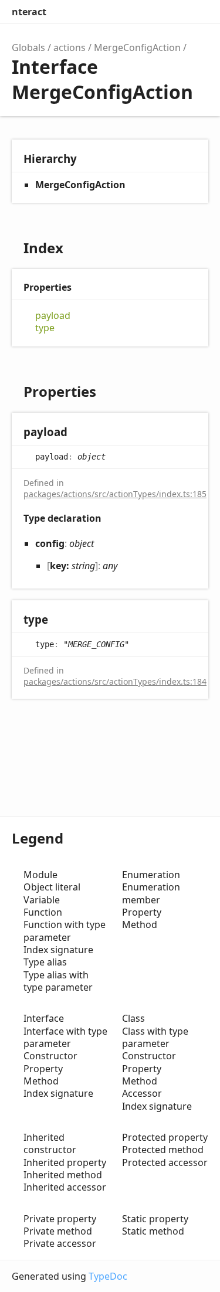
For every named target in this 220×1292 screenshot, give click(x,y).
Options (170, 11)
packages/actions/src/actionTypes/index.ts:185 (115, 493)
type (45, 328)
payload (52, 316)
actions (69, 47)
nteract (29, 11)
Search (147, 11)
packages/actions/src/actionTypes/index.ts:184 (115, 681)
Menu (196, 11)
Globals (28, 47)
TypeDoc (108, 1276)
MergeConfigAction (137, 47)
